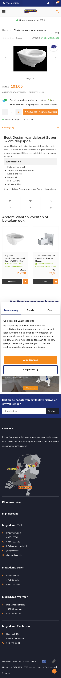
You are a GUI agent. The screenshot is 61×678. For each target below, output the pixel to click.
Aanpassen (29, 369)
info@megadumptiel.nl (16, 546)
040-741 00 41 (13, 643)
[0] (57, 3)
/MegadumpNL (13, 550)
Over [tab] (50, 310)
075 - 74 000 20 (13, 613)
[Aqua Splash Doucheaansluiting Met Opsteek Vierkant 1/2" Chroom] (45, 239)
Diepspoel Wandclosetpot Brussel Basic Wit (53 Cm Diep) (15, 258)
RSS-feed (23, 661)
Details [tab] (30, 310)
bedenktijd (32, 20)
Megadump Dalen (13, 567)
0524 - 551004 (13, 584)
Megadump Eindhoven (16, 626)
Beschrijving (8, 127)
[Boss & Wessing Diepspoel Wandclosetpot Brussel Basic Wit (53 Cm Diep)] (15, 239)
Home (5, 30)
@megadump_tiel (14, 555)
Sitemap (32, 661)
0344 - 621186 (13, 3)
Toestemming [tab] (11, 310)
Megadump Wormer (15, 596)
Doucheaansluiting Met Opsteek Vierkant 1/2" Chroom (45, 258)
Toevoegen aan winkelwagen (42, 112)
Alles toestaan (30, 360)
